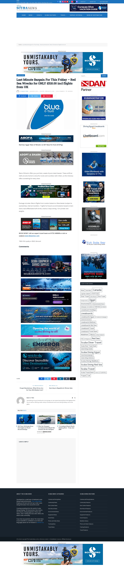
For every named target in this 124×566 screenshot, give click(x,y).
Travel (62, 15)
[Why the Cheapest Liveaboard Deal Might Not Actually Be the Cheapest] (46, 419)
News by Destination (94, 15)
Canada (97, 290)
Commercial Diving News (54, 499)
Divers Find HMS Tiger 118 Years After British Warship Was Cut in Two (35, 2)
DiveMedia (53, 539)
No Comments (61, 91)
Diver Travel (85, 296)
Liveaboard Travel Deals (89, 331)
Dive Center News (52, 505)
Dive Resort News (52, 508)
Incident (90, 307)
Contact (83, 1)
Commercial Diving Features (87, 499)
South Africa (103, 372)
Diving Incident (84, 300)
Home (24, 15)
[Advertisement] (62, 30)
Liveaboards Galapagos (101, 317)
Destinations (104, 1)
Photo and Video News (54, 521)
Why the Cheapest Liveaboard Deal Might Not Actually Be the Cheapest (46, 427)
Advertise (93, 1)
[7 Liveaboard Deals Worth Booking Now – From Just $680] (66, 419)
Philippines (87, 338)
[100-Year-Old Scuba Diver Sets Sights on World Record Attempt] (26, 419)
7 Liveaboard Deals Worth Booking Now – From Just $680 (66, 427)
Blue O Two (25, 91)
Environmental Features (86, 511)
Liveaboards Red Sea (89, 325)
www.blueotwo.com (32, 236)
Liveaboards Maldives (88, 322)
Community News (52, 502)
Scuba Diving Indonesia (87, 358)
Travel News (21, 75)
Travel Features (84, 530)
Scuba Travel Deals (87, 372)
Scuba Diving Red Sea (91, 364)
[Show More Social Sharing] (55, 96)
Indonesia (97, 307)
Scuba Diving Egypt (90, 352)
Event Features (84, 518)
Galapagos (84, 307)
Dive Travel (101, 296)
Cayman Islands (85, 293)
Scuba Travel (88, 368)
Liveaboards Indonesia (86, 319)
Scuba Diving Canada (86, 349)
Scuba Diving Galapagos (87, 355)
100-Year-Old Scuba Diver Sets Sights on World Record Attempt (25, 427)
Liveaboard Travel (87, 328)
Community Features (85, 502)
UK (89, 375)
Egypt (92, 300)
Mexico (92, 335)
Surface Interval (76, 15)
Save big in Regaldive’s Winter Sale (60, 388)
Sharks (97, 372)
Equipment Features (85, 514)
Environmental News (98, 304)
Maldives (84, 334)
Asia (82, 290)
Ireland (104, 307)
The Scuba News (31, 539)
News (30, 15)
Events (39, 15)
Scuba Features (50, 15)
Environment (86, 304)
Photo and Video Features (86, 524)
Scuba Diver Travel (91, 342)
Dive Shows (93, 296)
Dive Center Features (85, 505)
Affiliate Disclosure (66, 539)
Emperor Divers (47, 431)
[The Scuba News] (29, 8)
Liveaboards (86, 313)
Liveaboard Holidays (88, 310)
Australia (88, 290)
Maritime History (84, 521)
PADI (82, 338)
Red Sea (95, 338)
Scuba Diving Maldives (90, 361)
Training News (52, 524)
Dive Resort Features (85, 508)
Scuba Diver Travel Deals (88, 346)
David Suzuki (95, 293)
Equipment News (52, 514)
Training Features (84, 527)
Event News (51, 518)
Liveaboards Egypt (87, 317)
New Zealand (100, 335)
